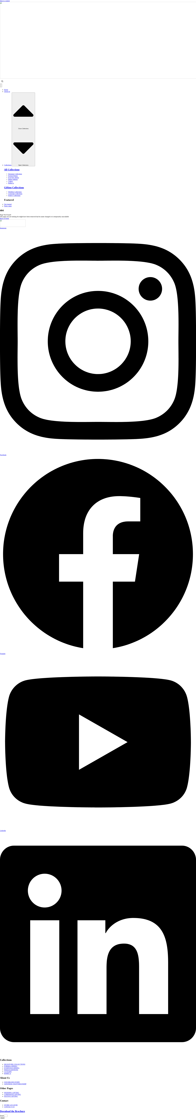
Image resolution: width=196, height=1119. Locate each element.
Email (2, 1116)
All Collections (11, 169)
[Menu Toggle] (1, 85)
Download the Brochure (12, 1111)
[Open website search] (2, 81)
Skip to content (5, 1)
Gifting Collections (14, 187)
